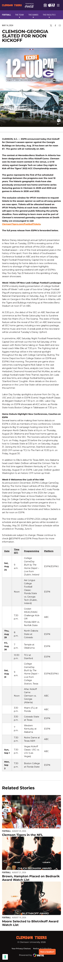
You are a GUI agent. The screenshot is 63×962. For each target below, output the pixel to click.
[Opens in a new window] (51, 5)
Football (6, 831)
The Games (33, 15)
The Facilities (49, 15)
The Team (19, 15)
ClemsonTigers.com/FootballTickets (21, 224)
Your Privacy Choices (21, 948)
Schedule (45, 5)
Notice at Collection (42, 948)
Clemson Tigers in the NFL (22, 835)
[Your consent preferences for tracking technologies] (5, 957)
